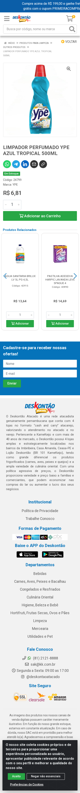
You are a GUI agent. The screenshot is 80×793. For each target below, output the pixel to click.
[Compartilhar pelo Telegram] (16, 164)
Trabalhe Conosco (40, 519)
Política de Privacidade (40, 511)
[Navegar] (5, 276)
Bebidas (40, 574)
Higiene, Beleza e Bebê (40, 605)
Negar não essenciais (46, 776)
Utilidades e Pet (40, 636)
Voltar (70, 42)
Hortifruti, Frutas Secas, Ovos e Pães (40, 613)
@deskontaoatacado (43, 677)
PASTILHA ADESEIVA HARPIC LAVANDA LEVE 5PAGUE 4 (60, 279)
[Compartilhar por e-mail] (34, 164)
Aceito (16, 776)
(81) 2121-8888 (45, 658)
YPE (15, 184)
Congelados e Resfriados (40, 589)
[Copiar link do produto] (43, 164)
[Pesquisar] (72, 29)
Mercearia (40, 629)
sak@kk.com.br (42, 664)
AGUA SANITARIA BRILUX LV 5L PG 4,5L (20, 277)
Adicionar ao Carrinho (42, 216)
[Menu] (6, 18)
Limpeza (40, 621)
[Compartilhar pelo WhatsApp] (7, 164)
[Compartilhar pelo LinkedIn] (25, 164)
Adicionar (22, 323)
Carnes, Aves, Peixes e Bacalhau (40, 581)
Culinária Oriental (40, 597)
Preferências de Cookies (26, 784)
